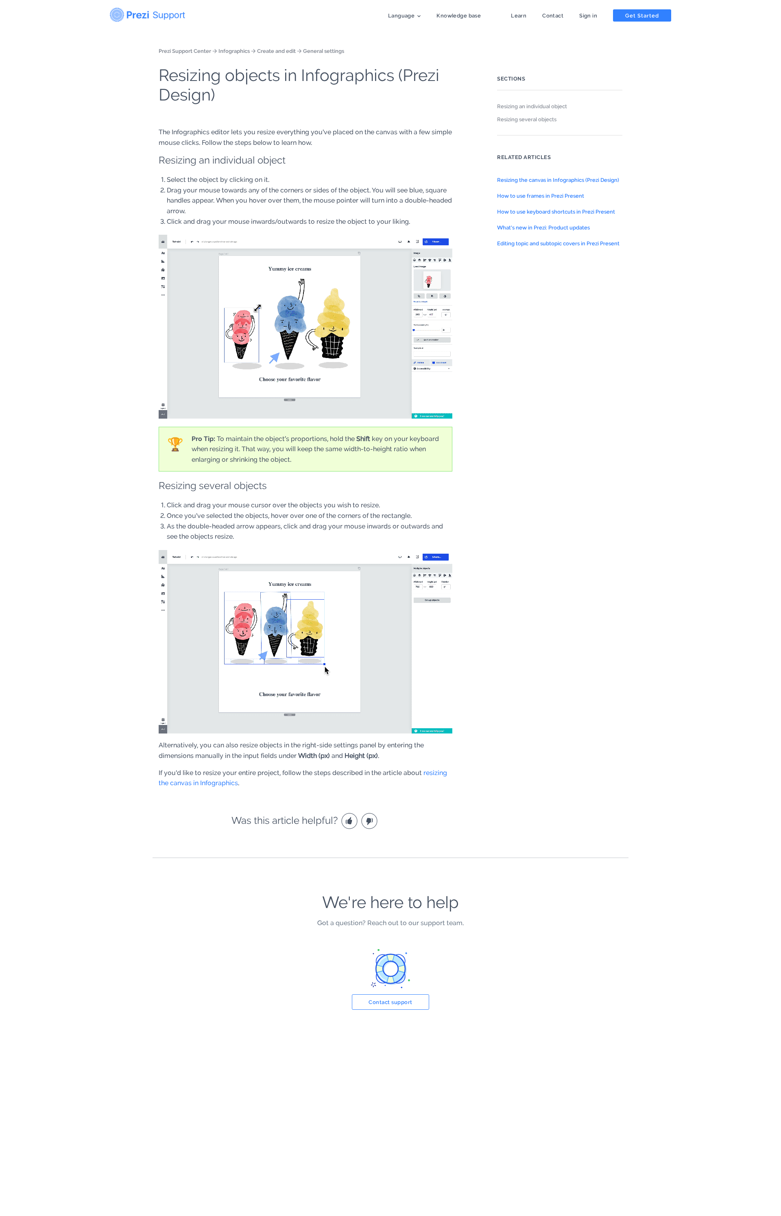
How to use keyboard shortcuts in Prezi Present (556, 211)
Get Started (642, 15)
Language (401, 15)
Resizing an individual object (532, 106)
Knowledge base (458, 15)
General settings (323, 51)
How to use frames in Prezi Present (540, 195)
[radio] (350, 820)
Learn (518, 15)
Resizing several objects (526, 119)
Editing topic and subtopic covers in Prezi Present (558, 243)
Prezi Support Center (185, 51)
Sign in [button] (588, 15)
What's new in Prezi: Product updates (543, 227)
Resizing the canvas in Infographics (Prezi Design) (558, 180)
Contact (552, 15)
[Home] (147, 13)
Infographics (234, 51)
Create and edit (276, 51)
